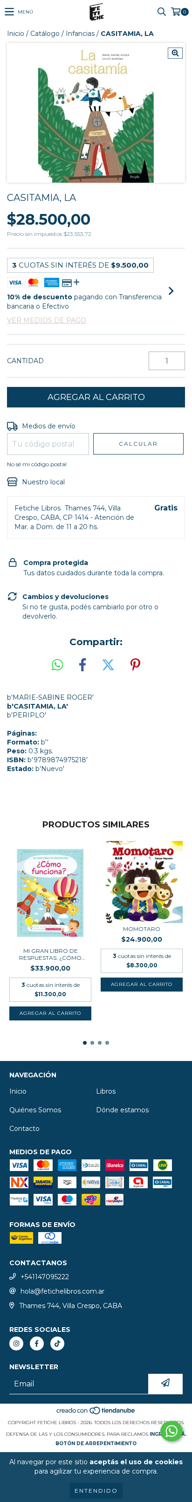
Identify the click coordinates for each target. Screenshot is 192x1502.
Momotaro (141, 928)
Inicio (15, 33)
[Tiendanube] (96, 1413)
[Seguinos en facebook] (37, 1343)
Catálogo (45, 33)
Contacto (24, 1128)
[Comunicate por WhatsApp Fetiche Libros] (171, 1431)
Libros (106, 1091)
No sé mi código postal (37, 464)
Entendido (96, 1490)
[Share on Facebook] (82, 665)
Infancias (80, 33)
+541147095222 (45, 1277)
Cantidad (25, 361)
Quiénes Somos (35, 1110)
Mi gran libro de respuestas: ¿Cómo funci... (50, 954)
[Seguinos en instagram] (16, 1343)
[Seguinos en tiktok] (57, 1343)
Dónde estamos (122, 1110)
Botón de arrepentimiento (96, 1443)
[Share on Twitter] (108, 665)
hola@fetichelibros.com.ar (62, 1291)
